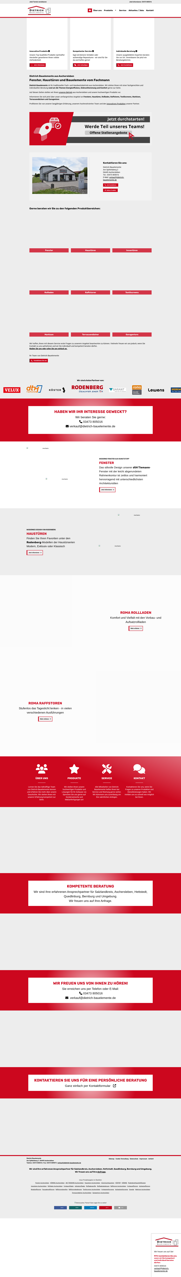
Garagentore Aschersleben (100, 1242)
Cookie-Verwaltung (122, 1208)
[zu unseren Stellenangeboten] (90, 179)
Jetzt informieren (39, 114)
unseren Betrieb (65, 141)
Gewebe (131, 1239)
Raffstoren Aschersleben (118, 1235)
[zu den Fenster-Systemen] (49, 282)
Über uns (97, 10)
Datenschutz (134, 1208)
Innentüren (132, 299)
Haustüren (90, 299)
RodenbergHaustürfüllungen (137, 1232)
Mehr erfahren (135, 678)
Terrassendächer (90, 384)
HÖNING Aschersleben (57, 1232)
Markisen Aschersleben (142, 1239)
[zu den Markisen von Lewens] (49, 366)
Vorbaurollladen (69, 1235)
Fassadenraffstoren (48, 1239)
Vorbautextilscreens (107, 1239)
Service (122, 10)
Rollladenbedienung (103, 1235)
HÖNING (124, 1232)
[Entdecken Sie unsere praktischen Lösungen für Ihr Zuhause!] (74, 821)
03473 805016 (147, 2)
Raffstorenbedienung (75, 1239)
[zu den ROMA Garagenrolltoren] (132, 366)
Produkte (108, 10)
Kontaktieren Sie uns (40, 410)
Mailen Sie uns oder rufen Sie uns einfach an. (48, 398)
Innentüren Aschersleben (39, 1235)
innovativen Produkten (116, 153)
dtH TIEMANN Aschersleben (75, 1232)
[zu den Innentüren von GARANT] (132, 282)
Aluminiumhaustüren (107, 1232)
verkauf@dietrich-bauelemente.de (92, 475)
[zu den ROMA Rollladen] (49, 324)
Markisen (49, 384)
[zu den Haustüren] (90, 282)
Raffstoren (90, 341)
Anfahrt (151, 1208)
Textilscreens (132, 341)
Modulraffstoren (36, 1239)
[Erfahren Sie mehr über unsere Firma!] (42, 821)
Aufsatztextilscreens (121, 1239)
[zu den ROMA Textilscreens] (132, 324)
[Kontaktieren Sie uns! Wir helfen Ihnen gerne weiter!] (139, 821)
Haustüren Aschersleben (92, 1232)
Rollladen (49, 341)
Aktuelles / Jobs (136, 10)
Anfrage (106, 950)
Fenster (49, 299)
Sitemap (111, 1208)
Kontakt (150, 10)
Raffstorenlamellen (62, 1239)
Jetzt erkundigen (82, 114)
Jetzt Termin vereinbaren (38, 2)
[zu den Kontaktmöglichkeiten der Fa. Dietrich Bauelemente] (167, 1242)
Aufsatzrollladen (80, 1235)
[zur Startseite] (39, 10)
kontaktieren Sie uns (168, 1256)
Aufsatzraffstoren (144, 1235)
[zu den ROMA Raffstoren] (90, 324)
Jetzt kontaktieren (126, 114)
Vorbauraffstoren (132, 1235)
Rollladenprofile (91, 1235)
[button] (60, 1257)
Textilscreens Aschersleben (91, 1239)
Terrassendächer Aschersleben (81, 1242)
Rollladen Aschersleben (55, 1235)
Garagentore (132, 384)
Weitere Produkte (111, 239)
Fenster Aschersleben (42, 1232)
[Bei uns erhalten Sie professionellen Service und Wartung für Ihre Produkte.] (107, 821)
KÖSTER (118, 1232)
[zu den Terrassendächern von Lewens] (90, 366)
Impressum (143, 1208)
